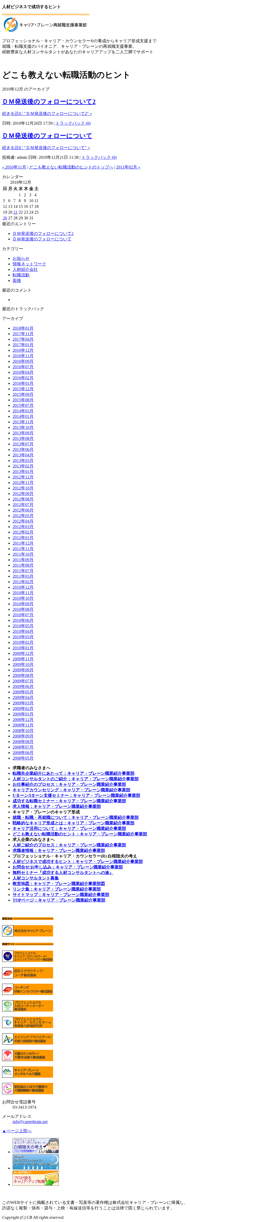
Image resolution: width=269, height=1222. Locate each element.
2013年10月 (23, 427)
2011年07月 (23, 570)
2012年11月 (23, 482)
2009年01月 (23, 714)
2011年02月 (23, 582)
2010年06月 (23, 620)
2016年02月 (23, 378)
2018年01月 (23, 328)
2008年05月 (23, 758)
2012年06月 (23, 510)
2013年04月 (23, 455)
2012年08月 (23, 499)
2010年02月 (23, 642)
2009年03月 (23, 703)
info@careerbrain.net (30, 1121)
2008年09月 (23, 736)
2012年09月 (23, 493)
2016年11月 (23, 356)
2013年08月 (23, 438)
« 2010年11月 (14, 167)
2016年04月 (23, 372)
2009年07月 (23, 681)
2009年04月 (23, 697)
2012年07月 (23, 504)
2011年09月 (23, 559)
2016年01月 (23, 383)
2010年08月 (23, 609)
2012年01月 (23, 537)
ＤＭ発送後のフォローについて (47, 135)
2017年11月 (23, 333)
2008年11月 (23, 725)
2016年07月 (23, 367)
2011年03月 (23, 576)
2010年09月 (23, 604)
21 (15, 212)
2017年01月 (23, 345)
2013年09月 (23, 433)
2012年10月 (23, 488)
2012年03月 (23, 526)
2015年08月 (23, 400)
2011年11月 (23, 548)
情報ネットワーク (29, 264)
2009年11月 (23, 659)
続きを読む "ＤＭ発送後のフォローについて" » (46, 147)
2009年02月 (23, 708)
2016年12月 (23, 350)
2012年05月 (23, 515)
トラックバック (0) (73, 123)
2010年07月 (23, 615)
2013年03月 (23, 460)
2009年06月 (23, 686)
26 (5, 218)
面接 (17, 280)
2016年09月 (23, 361)
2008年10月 (23, 730)
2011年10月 (23, 554)
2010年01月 (23, 648)
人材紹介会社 (25, 269)
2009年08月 (23, 675)
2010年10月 (23, 598)
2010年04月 (23, 631)
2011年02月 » (128, 167)
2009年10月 (23, 664)
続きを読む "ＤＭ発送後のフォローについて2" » (47, 113)
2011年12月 (23, 543)
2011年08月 (23, 565)
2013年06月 (23, 449)
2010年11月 (23, 593)
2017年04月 (23, 339)
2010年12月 (23, 587)
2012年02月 (23, 532)
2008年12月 (23, 719)
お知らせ (21, 258)
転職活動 (21, 275)
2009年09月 (23, 670)
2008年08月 (23, 741)
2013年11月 (23, 422)
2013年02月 (23, 466)
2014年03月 (23, 411)
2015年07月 (23, 405)
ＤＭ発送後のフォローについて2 (49, 101)
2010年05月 (23, 626)
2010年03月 (23, 637)
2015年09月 (23, 394)
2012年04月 (23, 521)
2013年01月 (23, 471)
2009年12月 (23, 653)
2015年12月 (23, 389)
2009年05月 (23, 692)
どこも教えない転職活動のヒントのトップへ (71, 167)
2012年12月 (23, 477)
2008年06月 (23, 752)
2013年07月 (23, 444)
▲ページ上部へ (17, 1131)
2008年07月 (23, 747)
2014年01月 (23, 416)
